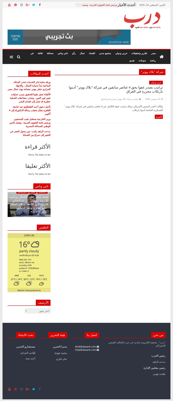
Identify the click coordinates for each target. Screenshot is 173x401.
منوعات (142, 60)
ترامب (135, 99)
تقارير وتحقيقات (139, 53)
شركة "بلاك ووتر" (124, 99)
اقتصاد (92, 53)
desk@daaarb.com (86, 346)
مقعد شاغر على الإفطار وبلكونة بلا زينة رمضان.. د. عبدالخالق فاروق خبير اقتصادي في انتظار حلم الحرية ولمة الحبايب (28, 202)
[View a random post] (11, 56)
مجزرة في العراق (108, 99)
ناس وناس (63, 53)
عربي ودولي (121, 53)
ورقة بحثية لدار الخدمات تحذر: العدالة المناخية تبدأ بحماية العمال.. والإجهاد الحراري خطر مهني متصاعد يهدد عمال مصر (29, 85)
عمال (82, 53)
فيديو (132, 60)
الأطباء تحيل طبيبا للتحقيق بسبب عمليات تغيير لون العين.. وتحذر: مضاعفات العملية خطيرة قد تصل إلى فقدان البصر (30, 98)
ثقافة (40, 53)
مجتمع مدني (105, 53)
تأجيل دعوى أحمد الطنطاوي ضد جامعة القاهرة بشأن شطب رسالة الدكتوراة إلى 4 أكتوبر (30, 110)
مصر (153, 53)
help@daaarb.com (86, 349)
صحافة (50, 53)
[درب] (161, 56)
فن (32, 53)
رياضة (153, 60)
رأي (74, 53)
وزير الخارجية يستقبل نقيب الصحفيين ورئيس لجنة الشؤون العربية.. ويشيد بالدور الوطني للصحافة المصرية (30, 122)
